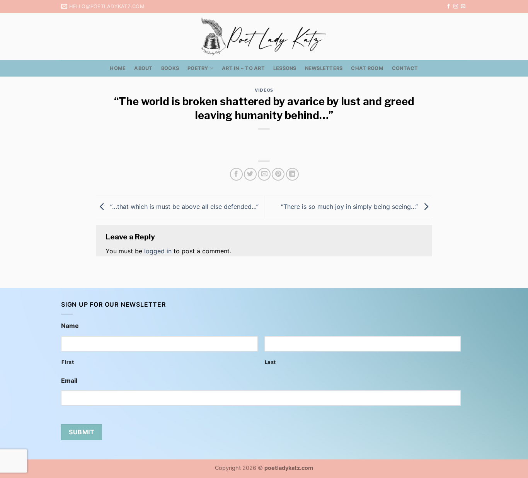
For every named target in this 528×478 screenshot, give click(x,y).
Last (270, 362)
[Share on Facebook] (236, 174)
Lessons (284, 68)
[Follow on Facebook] (448, 6)
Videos (264, 90)
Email (69, 380)
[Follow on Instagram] (455, 6)
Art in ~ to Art (243, 68)
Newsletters (324, 68)
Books (170, 68)
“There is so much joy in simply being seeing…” (350, 206)
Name (70, 325)
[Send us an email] (463, 6)
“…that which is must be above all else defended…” (183, 206)
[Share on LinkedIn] (292, 174)
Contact (405, 68)
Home (118, 68)
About (143, 68)
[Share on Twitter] (250, 174)
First (67, 362)
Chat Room (367, 68)
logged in (158, 251)
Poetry (197, 68)
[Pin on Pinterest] (278, 174)
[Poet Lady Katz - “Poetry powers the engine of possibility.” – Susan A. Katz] (264, 36)
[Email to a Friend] (264, 174)
